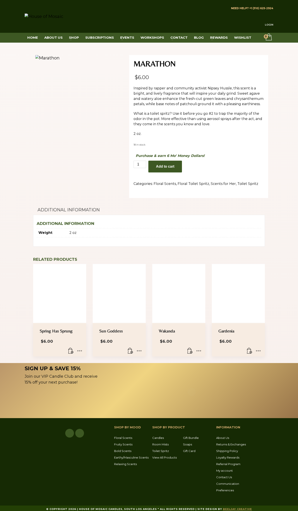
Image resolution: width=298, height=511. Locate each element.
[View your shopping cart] (268, 37)
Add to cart (165, 166)
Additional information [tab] (69, 209)
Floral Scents (165, 184)
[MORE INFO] (79, 351)
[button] (71, 351)
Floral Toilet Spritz (193, 184)
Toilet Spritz (247, 184)
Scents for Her (223, 184)
